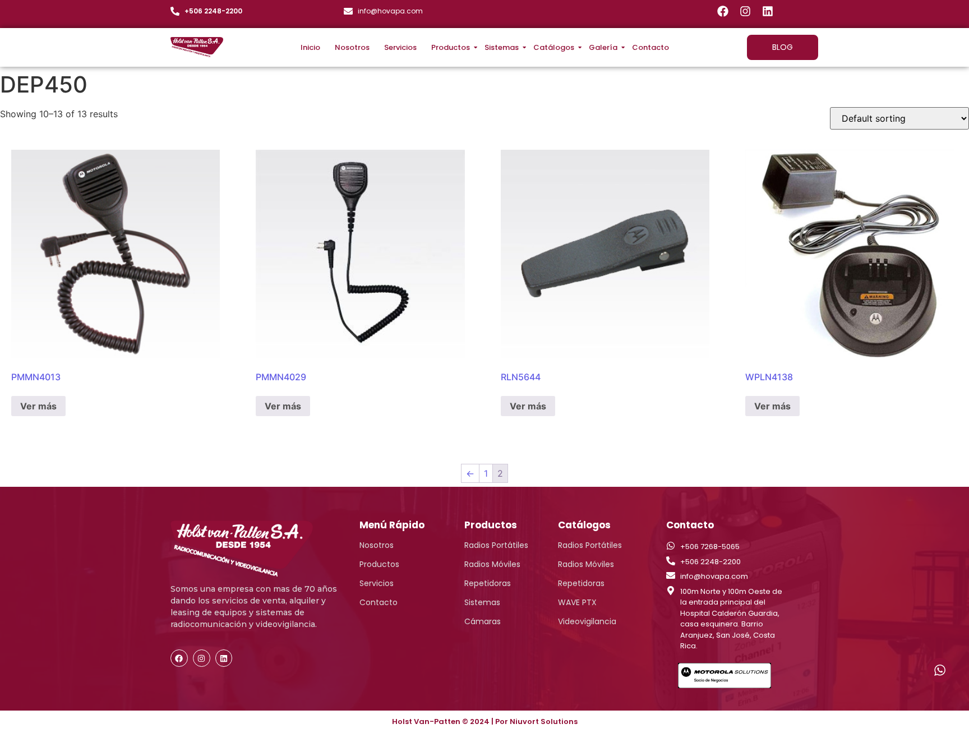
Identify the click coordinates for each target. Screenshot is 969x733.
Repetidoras (487, 583)
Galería (603, 47)
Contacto (650, 47)
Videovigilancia (587, 621)
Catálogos (553, 47)
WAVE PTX (577, 602)
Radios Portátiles (496, 545)
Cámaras (482, 621)
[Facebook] (723, 11)
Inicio (310, 47)
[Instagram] (745, 11)
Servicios (400, 47)
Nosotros (352, 47)
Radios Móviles (492, 564)
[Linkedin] (767, 11)
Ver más (38, 406)
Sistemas (501, 47)
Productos (450, 47)
